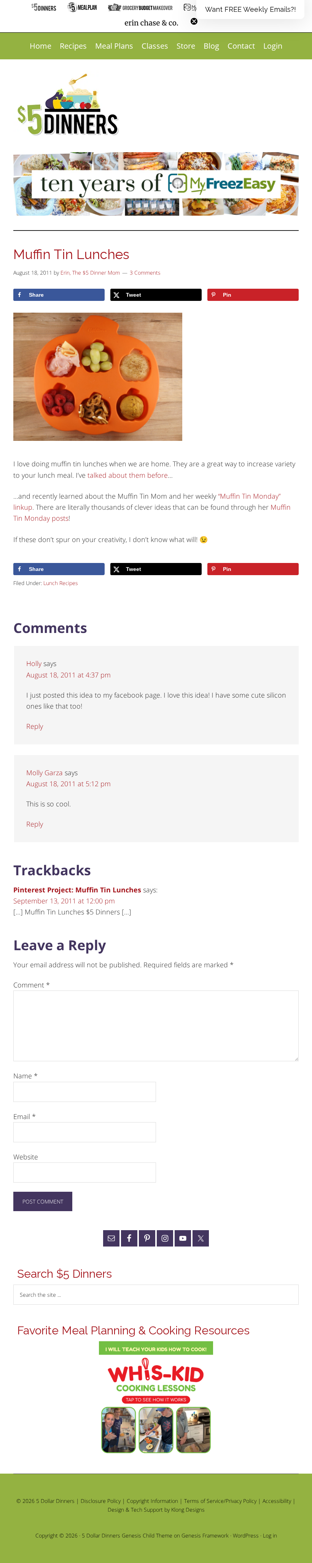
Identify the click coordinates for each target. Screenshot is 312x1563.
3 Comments (145, 272)
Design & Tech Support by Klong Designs (156, 1509)
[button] (250, 9)
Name (25, 1075)
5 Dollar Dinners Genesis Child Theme (127, 1535)
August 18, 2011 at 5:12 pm (68, 783)
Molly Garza (44, 772)
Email (24, 1116)
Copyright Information (152, 1500)
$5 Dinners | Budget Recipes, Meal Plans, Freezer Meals (69, 105)
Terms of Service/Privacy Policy (220, 1500)
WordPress (246, 1535)
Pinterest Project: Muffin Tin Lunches (77, 889)
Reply (34, 726)
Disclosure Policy (101, 1500)
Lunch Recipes (60, 583)
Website (25, 1156)
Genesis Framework (205, 1535)
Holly (33, 663)
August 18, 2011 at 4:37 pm (68, 674)
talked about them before (128, 475)
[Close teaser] (194, 21)
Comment (31, 984)
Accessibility (277, 1500)
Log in (270, 1535)
